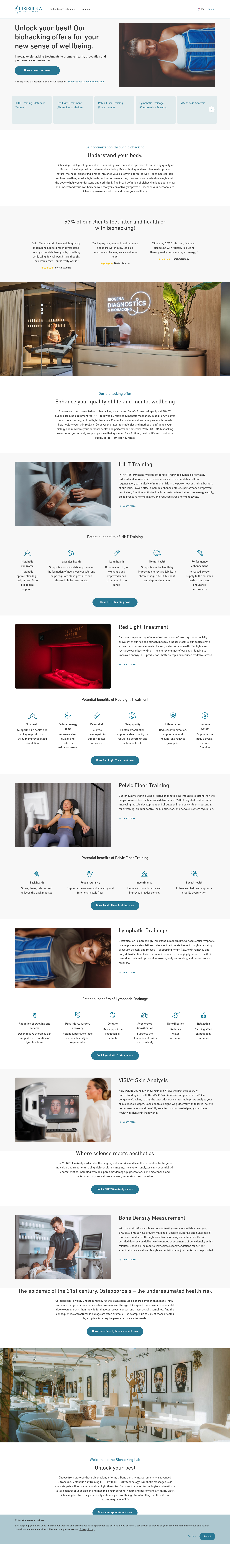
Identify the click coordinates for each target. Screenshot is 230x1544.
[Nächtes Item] (212, 109)
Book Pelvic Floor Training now (115, 905)
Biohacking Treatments (62, 9)
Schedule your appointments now (86, 82)
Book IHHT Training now (115, 602)
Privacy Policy (87, 1529)
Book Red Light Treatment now (115, 760)
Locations (86, 9)
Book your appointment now (115, 1512)
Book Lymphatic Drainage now (115, 1055)
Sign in (211, 9)
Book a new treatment (37, 70)
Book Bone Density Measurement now (115, 1331)
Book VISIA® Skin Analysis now (115, 1189)
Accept (207, 1536)
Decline (192, 1536)
